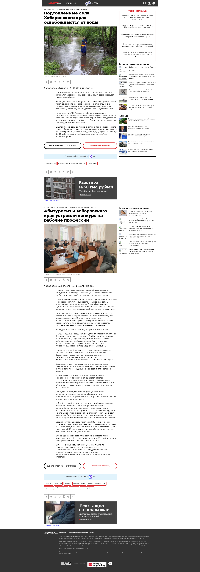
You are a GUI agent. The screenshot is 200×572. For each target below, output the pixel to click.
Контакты (62, 532)
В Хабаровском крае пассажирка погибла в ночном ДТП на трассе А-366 (137, 54)
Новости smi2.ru (51, 200)
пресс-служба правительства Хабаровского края (62, 274)
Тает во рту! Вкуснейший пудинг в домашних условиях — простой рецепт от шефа (141, 107)
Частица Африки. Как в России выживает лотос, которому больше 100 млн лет (141, 220)
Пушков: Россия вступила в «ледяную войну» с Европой (138, 127)
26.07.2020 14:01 (49, 9)
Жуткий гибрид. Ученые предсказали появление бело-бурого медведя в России (142, 84)
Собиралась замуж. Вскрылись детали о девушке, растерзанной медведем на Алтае (141, 228)
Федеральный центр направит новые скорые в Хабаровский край (137, 36)
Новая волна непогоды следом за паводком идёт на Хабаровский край (137, 45)
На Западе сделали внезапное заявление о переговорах (139, 135)
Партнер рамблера (79, 563)
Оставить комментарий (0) (100, 145)
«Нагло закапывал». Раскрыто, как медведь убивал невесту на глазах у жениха (142, 76)
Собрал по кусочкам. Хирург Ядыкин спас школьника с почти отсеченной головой (142, 69)
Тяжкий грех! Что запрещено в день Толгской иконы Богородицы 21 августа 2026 (137, 17)
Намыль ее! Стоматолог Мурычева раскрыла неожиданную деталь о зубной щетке (141, 251)
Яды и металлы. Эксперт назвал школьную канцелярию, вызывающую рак (140, 213)
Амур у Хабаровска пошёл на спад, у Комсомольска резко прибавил (137, 27)
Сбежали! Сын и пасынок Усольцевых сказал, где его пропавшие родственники (142, 243)
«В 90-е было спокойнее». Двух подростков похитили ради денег (141, 98)
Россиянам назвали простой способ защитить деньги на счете (141, 119)
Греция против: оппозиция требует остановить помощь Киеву (141, 150)
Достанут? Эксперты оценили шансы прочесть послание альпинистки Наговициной (142, 236)
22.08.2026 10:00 (49, 207)
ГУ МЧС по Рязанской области (55, 76)
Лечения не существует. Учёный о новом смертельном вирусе (141, 91)
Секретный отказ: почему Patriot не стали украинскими (141, 142)
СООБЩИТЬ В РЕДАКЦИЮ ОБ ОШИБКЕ (81, 532)
